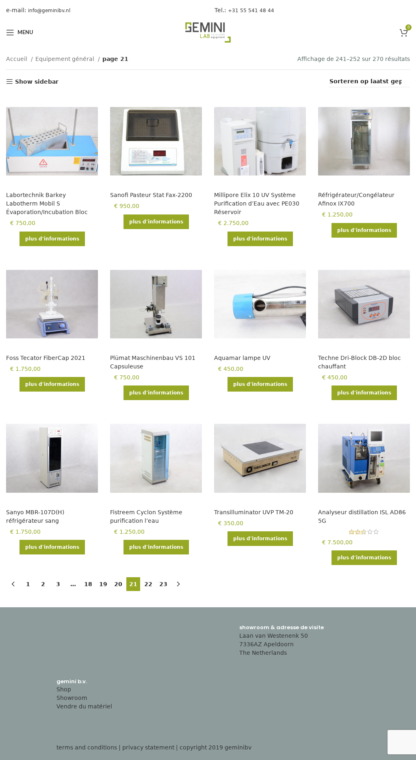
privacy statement (148, 747)
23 (163, 584)
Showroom (71, 698)
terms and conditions (86, 747)
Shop (63, 689)
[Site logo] (208, 32)
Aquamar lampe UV (242, 358)
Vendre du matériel (84, 706)
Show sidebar (36, 81)
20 (118, 584)
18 (88, 584)
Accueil (17, 59)
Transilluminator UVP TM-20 (253, 512)
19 (103, 584)
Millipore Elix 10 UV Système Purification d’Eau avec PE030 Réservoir (256, 203)
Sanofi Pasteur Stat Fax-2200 (151, 195)
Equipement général (65, 59)
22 (148, 584)
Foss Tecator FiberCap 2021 (45, 358)
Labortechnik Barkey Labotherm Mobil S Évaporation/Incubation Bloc (47, 203)
